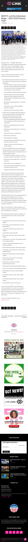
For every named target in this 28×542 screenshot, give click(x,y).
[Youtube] (21, 532)
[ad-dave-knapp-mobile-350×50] (14, 10)
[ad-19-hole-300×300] (14, 383)
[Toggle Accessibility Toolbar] (25, 539)
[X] (5, 27)
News (2, 496)
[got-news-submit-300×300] (14, 405)
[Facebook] (2, 27)
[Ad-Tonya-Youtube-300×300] (14, 427)
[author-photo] (14, 328)
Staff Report (4, 22)
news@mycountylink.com (19, 331)
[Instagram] (10, 532)
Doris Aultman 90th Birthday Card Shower (7, 316)
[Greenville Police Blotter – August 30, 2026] (5, 461)
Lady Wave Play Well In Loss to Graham (20, 316)
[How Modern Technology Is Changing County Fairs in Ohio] (5, 468)
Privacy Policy (20, 539)
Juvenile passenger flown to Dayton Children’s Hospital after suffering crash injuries (18, 475)
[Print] (14, 27)
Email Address (6, 447)
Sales (10, 496)
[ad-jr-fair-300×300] (14, 358)
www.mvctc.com (5, 300)
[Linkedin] (8, 27)
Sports (6, 496)
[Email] (11, 27)
